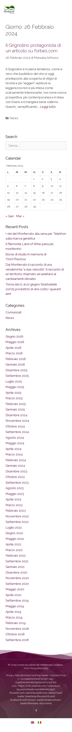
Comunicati (13, 312)
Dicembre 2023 (16, 471)
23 (43, 199)
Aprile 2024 (13, 449)
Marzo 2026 (14, 353)
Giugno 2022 (14, 533)
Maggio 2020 (15, 589)
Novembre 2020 (17, 578)
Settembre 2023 (17, 482)
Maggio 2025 (15, 387)
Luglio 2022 (14, 527)
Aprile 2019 (13, 612)
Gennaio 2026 (15, 364)
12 (8, 192)
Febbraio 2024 (16, 460)
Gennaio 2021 (15, 567)
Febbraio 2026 (16, 359)
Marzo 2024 (14, 454)
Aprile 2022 (13, 544)
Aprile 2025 (13, 392)
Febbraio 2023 (16, 510)
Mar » (20, 216)
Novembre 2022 (17, 516)
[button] (65, 9)
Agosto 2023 (15, 488)
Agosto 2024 (15, 437)
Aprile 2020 (13, 595)
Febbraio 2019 (16, 623)
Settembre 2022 (17, 522)
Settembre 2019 (17, 600)
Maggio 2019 (15, 606)
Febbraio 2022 (16, 555)
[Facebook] (36, 710)
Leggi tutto (48, 107)
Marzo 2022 (14, 550)
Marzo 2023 (14, 505)
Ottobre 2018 (15, 634)
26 (8, 206)
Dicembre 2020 (16, 572)
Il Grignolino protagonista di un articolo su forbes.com (33, 47)
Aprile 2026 (13, 348)
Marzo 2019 (14, 617)
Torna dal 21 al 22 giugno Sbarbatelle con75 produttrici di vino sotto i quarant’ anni (33, 289)
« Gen (10, 216)
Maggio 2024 (15, 443)
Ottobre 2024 (15, 426)
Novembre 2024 (17, 420)
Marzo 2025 (14, 398)
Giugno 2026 (14, 336)
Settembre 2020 (17, 584)
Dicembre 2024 (16, 415)
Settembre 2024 (17, 432)
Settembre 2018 (17, 640)
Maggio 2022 (15, 539)
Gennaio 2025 (15, 409)
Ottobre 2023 (15, 477)
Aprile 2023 (13, 499)
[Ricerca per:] (36, 145)
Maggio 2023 (15, 494)
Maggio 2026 (15, 342)
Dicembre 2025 (16, 370)
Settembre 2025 (17, 376)
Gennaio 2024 (15, 465)
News (14, 118)
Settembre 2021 (17, 561)
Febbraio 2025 (16, 404)
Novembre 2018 (17, 628)
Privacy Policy (13, 675)
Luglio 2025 (14, 381)
